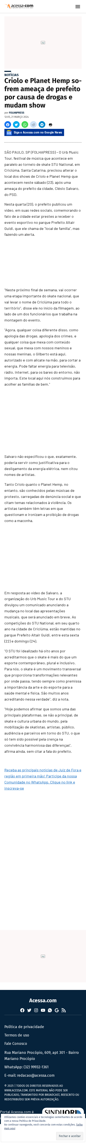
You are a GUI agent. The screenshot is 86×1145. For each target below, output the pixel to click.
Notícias (11, 75)
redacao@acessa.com (35, 1075)
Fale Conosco (15, 1043)
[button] (7, 124)
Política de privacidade (24, 1027)
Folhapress (16, 112)
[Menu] (78, 7)
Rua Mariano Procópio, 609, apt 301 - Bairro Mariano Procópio (41, 1055)
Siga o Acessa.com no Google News (38, 132)
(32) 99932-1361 (36, 1067)
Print (50, 124)
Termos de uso (16, 1035)
